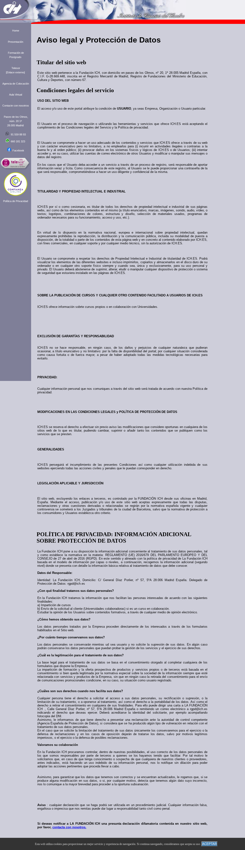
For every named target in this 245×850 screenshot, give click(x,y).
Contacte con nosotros (15, 105)
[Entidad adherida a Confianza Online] (16, 194)
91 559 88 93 (18, 134)
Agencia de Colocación (15, 83)
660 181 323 (18, 141)
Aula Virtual (15, 94)
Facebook (17, 150)
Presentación (15, 41)
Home (15, 30)
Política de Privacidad (15, 201)
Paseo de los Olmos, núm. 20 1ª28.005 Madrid (16, 121)
